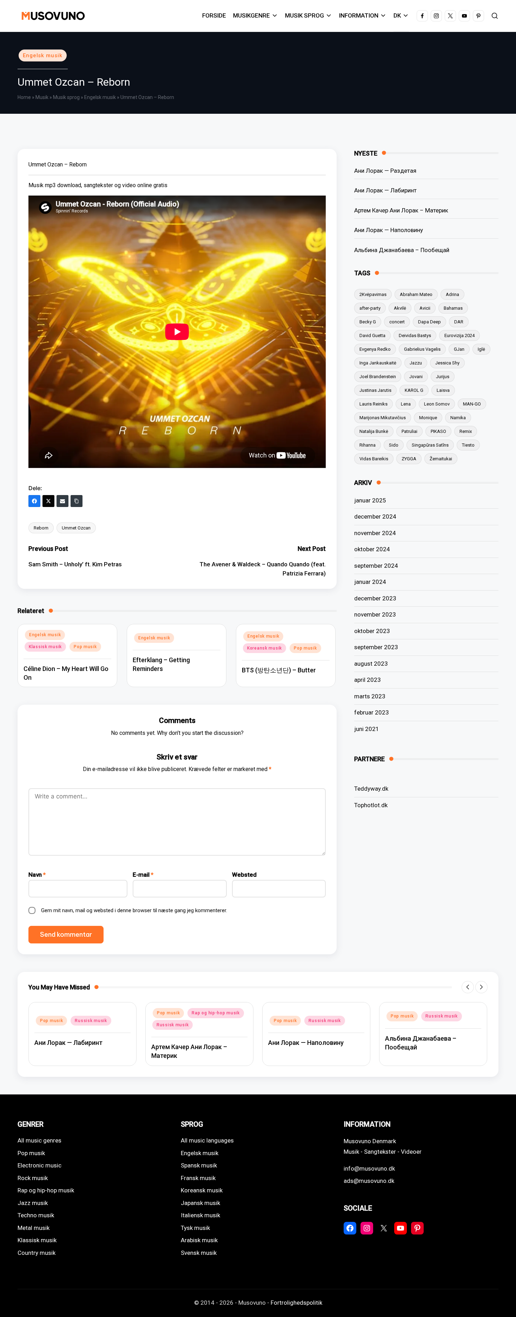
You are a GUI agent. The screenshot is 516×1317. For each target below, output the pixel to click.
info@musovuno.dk (369, 1168)
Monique (428, 417)
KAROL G (414, 390)
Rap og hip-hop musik (215, 1012)
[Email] (62, 501)
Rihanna (367, 445)
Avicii (424, 308)
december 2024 (375, 516)
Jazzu (416, 363)
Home (24, 97)
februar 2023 (371, 712)
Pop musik (85, 646)
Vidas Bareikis (373, 458)
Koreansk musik (264, 648)
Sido (393, 445)
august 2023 (371, 663)
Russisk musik (91, 1020)
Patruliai (409, 431)
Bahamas (453, 308)
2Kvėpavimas (372, 294)
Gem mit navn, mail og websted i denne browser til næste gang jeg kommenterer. (134, 910)
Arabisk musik (199, 1240)
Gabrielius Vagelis (422, 349)
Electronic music (39, 1165)
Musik (41, 97)
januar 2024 (370, 581)
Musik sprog (66, 97)
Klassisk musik (45, 646)
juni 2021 (366, 728)
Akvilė (400, 308)
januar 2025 (370, 500)
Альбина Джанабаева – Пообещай (401, 249)
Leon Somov (437, 404)
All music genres (39, 1140)
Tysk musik (195, 1227)
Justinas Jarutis (375, 390)
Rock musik (33, 1177)
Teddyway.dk (371, 788)
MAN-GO (472, 404)
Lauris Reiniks (373, 404)
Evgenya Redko (375, 349)
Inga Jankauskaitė (377, 363)
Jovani (416, 376)
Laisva (443, 390)
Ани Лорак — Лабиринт (385, 190)
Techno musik (36, 1215)
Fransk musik (198, 1177)
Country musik (36, 1252)
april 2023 (367, 679)
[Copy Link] (76, 501)
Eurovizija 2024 (459, 335)
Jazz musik (33, 1202)
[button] (468, 987)
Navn (37, 874)
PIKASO (438, 431)
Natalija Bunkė (373, 431)
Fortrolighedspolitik (296, 1302)
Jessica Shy (447, 363)
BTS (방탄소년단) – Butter (279, 670)
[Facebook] (34, 501)
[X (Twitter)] (48, 501)
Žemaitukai (441, 458)
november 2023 (375, 614)
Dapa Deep (429, 321)
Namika (458, 417)
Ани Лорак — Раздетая (385, 170)
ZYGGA (409, 458)
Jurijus (442, 376)
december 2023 (375, 598)
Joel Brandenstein (377, 376)
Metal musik (33, 1227)
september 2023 (376, 647)
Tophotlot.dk (371, 805)
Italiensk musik (200, 1215)
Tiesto (468, 445)
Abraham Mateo (416, 294)
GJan (459, 349)
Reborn (41, 528)
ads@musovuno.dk (369, 1180)
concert (397, 321)
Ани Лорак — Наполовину (388, 229)
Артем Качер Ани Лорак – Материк (401, 210)
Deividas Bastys (415, 335)
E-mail (143, 874)
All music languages (207, 1140)
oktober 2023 (372, 630)
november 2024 (375, 532)
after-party (370, 308)
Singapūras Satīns (430, 445)
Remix (465, 431)
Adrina (452, 294)
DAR (458, 321)
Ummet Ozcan (76, 528)
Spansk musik (199, 1165)
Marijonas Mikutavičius (382, 417)
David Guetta (372, 335)
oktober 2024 (372, 549)
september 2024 (376, 565)
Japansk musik (200, 1202)
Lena (406, 404)
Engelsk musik (42, 55)
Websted (244, 874)
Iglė (481, 349)
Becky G (367, 321)
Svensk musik (199, 1252)
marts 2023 (369, 696)
